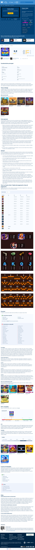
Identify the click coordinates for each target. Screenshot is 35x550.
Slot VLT (2, 536)
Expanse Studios (4, 67)
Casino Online (17, 2)
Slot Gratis (6, 2)
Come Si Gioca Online (12, 536)
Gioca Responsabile (21, 536)
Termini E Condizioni (21, 538)
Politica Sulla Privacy (21, 539)
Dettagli (2, 45)
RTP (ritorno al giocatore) (13, 537)
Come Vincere (7, 45)
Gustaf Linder (17, 58)
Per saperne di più (12, 530)
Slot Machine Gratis (4, 538)
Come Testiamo (20, 537)
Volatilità (10, 539)
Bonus (12, 2)
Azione (18, 67)
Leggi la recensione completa (25, 18)
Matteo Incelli (7, 58)
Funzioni (11, 45)
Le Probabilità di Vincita (13, 538)
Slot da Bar (2, 537)
